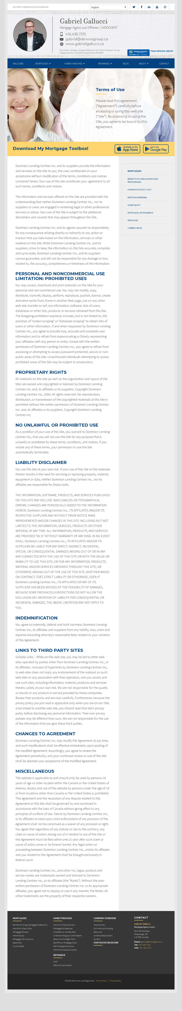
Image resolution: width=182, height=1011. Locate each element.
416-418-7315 (144, 944)
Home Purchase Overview (64, 924)
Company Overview (105, 918)
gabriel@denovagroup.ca (151, 941)
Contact (164, 63)
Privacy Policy (115, 980)
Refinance (104, 63)
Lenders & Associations (103, 935)
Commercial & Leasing (103, 928)
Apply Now (133, 220)
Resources (98, 932)
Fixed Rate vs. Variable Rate (64, 932)
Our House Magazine (106, 942)
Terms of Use (101, 980)
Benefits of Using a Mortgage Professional (143, 180)
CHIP (55, 961)
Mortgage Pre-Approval (63, 928)
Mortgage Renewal (137, 197)
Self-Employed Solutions (63, 946)
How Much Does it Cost (139, 189)
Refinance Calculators (62, 965)
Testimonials (99, 924)
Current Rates (135, 228)
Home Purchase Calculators (65, 949)
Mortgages (42, 63)
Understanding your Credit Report (67, 935)
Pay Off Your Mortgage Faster (65, 942)
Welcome (18, 63)
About (143, 63)
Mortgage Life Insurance (140, 212)
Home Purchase (74, 63)
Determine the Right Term (64, 939)
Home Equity (134, 205)
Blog (126, 63)
